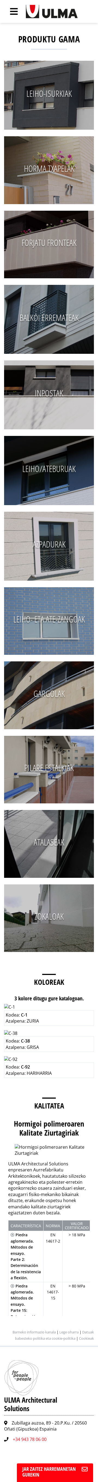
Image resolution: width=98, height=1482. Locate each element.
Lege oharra (69, 1332)
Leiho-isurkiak (49, 93)
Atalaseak (49, 842)
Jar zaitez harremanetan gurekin (49, 1472)
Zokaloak (49, 916)
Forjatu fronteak (49, 242)
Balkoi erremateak (49, 317)
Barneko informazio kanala (34, 1332)
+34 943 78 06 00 (30, 1439)
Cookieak (86, 1338)
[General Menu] (11, 11)
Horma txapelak (49, 168)
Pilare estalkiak (49, 768)
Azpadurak (49, 544)
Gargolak (49, 693)
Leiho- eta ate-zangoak (49, 619)
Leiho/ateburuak (49, 468)
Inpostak (49, 393)
